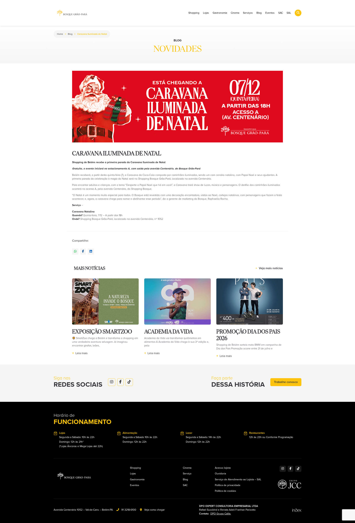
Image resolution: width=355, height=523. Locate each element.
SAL (289, 12)
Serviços (248, 12)
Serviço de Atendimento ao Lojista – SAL (238, 479)
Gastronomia (220, 12)
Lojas (206, 12)
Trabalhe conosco (286, 382)
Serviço (187, 473)
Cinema (235, 12)
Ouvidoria (220, 473)
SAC (280, 12)
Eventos (270, 12)
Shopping (193, 12)
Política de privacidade (227, 485)
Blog (259, 12)
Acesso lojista (223, 467)
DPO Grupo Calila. (220, 513)
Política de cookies (225, 491)
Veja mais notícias (269, 268)
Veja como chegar (154, 509)
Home (60, 34)
